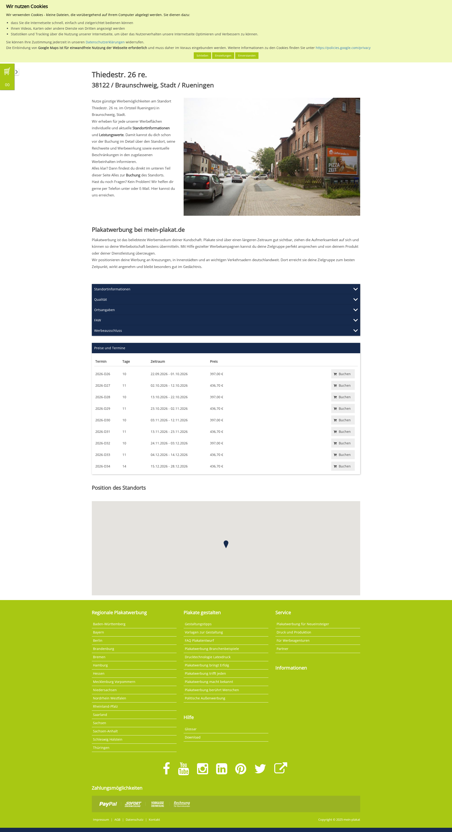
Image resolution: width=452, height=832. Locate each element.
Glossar (191, 729)
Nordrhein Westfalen (109, 698)
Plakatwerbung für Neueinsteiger (303, 624)
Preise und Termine (109, 348)
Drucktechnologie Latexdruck (207, 657)
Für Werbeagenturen (293, 640)
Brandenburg (103, 648)
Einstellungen (223, 55)
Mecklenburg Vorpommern (114, 681)
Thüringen (101, 747)
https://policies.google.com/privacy (343, 47)
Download (193, 737)
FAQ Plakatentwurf (199, 640)
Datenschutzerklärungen (105, 42)
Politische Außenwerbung (205, 698)
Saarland (100, 714)
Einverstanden (247, 55)
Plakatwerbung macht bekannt (209, 681)
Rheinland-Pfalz (105, 706)
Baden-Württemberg (109, 624)
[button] (226, 544)
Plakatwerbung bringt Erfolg (207, 665)
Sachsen (99, 723)
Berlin (97, 640)
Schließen (202, 55)
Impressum (101, 820)
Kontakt (154, 820)
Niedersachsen (105, 690)
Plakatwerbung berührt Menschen (212, 690)
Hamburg (100, 665)
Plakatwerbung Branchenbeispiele (212, 648)
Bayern (98, 632)
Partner (282, 648)
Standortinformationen (112, 289)
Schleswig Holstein (107, 739)
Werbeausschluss (108, 330)
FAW (97, 320)
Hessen (99, 673)
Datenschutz (134, 820)
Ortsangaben (104, 310)
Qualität (100, 299)
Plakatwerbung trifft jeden (205, 673)
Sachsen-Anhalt (105, 731)
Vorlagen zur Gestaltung (204, 632)
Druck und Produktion (294, 632)
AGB (117, 820)
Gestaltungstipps (198, 624)
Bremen (99, 657)
